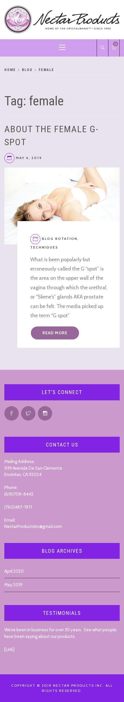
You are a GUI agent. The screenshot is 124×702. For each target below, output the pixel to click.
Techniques (44, 247)
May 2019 (13, 584)
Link (9, 649)
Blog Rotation (59, 238)
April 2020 (14, 571)
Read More (54, 332)
